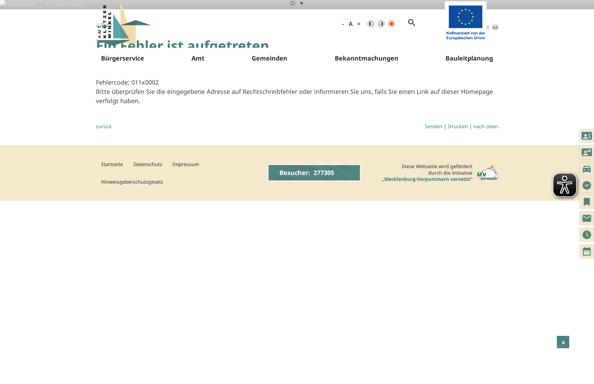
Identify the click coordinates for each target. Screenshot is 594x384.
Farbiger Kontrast (391, 23)
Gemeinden (269, 58)
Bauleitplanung (469, 58)
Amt (198, 58)
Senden (433, 126)
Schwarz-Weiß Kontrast (370, 23)
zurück (104, 126)
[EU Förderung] (465, 41)
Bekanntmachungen (366, 58)
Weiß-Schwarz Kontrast (381, 23)
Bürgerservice (122, 58)
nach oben (485, 126)
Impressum (186, 164)
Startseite (112, 164)
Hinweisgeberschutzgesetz (132, 181)
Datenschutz (147, 164)
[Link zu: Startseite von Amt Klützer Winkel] (123, 24)
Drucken (458, 126)
